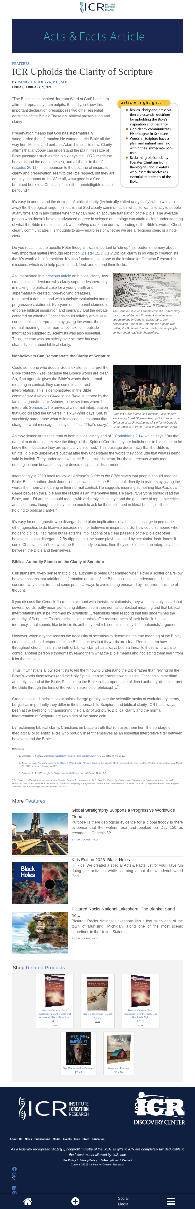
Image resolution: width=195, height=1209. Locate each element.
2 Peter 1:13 (92, 253)
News (28, 1139)
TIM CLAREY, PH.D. (87, 839)
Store (86, 1139)
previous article (58, 276)
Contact (127, 1160)
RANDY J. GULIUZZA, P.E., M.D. (43, 82)
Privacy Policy (88, 1160)
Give (77, 1139)
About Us (16, 1139)
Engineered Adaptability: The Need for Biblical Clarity (70, 756)
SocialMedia (123, 1201)
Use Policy (69, 1160)
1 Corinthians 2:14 (127, 436)
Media (56, 1139)
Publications (42, 1139)
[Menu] (171, 1201)
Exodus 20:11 (24, 167)
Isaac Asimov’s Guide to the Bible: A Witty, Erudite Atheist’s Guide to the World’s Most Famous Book (82, 763)
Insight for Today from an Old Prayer (62, 773)
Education (98, 1139)
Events (67, 1139)
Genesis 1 (37, 407)
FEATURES (20, 63)
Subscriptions (109, 1160)
